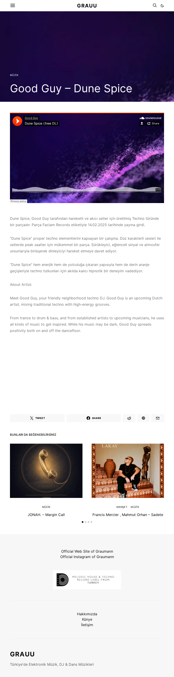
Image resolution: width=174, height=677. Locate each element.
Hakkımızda (87, 614)
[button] (162, 5)
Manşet (121, 507)
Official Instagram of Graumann (87, 556)
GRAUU (87, 5)
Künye (87, 619)
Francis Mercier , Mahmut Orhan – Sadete (127, 514)
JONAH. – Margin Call (46, 514)
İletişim (87, 625)
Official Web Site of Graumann (87, 551)
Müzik (14, 75)
